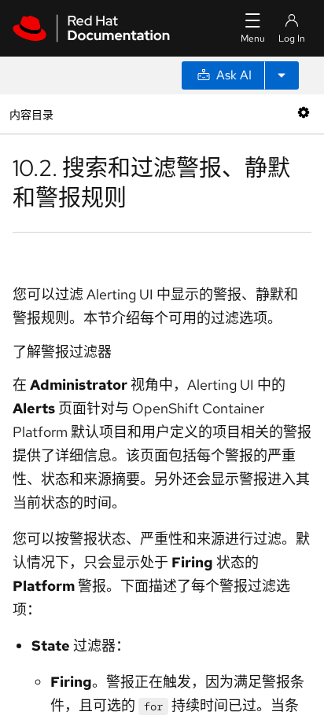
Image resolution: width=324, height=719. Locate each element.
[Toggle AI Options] (281, 75)
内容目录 (31, 113)
